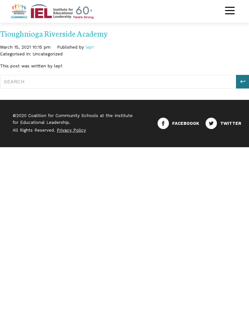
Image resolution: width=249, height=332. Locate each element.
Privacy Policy (71, 130)
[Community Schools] (60, 11)
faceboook (185, 123)
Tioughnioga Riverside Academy (54, 33)
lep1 (90, 47)
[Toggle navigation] (229, 11)
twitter (230, 123)
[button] (242, 82)
